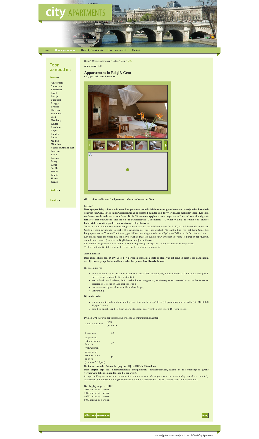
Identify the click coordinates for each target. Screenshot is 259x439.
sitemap (158, 435)
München (56, 144)
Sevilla (54, 168)
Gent (53, 116)
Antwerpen (56, 86)
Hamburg (56, 120)
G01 (130, 61)
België (116, 61)
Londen (55, 134)
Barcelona (56, 89)
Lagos (54, 130)
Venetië (55, 175)
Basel (54, 93)
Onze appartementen (101, 61)
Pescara (55, 157)
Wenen (54, 181)
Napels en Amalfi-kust (62, 147)
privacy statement (171, 435)
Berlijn (54, 96)
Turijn (54, 171)
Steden (53, 77)
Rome (54, 164)
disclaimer (184, 435)
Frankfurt (56, 113)
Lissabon (55, 127)
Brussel (55, 106)
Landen (54, 200)
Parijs (54, 154)
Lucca (54, 137)
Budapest (56, 99)
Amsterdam (57, 82)
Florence (55, 110)
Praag (54, 161)
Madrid (55, 140)
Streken (54, 190)
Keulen (54, 123)
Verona (55, 178)
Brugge (55, 103)
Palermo (55, 151)
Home (87, 61)
